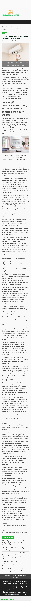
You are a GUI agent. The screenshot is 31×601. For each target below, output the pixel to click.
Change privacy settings (7, 599)
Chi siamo (7, 576)
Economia (4, 33)
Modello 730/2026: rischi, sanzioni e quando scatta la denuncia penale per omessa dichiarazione (15, 564)
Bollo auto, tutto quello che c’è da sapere (15, 531)
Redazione (14, 576)
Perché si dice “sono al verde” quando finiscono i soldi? (14, 525)
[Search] (27, 21)
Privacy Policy (22, 576)
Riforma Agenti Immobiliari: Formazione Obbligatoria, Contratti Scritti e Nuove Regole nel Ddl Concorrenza (14, 543)
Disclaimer (15, 577)
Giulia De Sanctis (7, 41)
